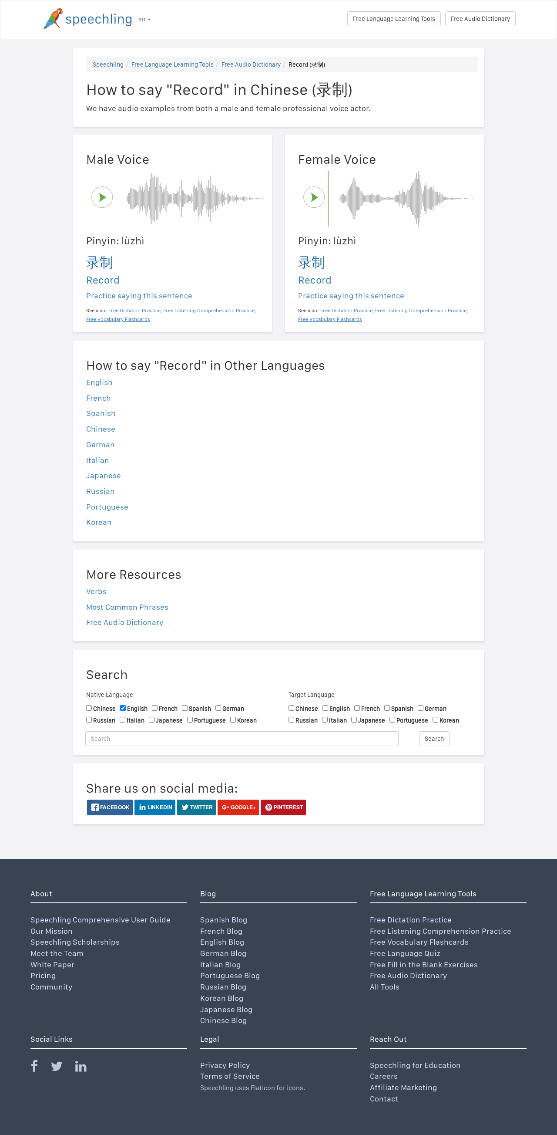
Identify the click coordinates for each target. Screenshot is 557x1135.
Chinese (100, 428)
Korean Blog (221, 998)
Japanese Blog (226, 1009)
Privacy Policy (225, 1065)
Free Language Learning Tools (394, 18)
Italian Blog (220, 964)
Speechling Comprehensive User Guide (100, 919)
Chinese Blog (223, 1020)
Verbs (96, 591)
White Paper (52, 964)
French (98, 397)
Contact (384, 1098)
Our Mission (51, 931)
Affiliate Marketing (403, 1087)
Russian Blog (223, 986)
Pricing (43, 975)
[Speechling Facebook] (39, 1068)
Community (51, 986)
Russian (100, 491)
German (100, 444)
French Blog (221, 931)
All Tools (384, 986)
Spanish (101, 413)
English (99, 382)
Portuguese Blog (230, 975)
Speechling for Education (415, 1065)
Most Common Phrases (127, 606)
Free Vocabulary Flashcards (419, 941)
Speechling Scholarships (75, 941)
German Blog (223, 953)
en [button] (142, 19)
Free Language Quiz (405, 953)
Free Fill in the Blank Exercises (424, 964)
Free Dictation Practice (411, 919)
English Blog (222, 941)
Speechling (108, 64)
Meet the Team (57, 953)
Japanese (103, 475)
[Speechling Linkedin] (86, 1068)
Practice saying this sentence (139, 295)
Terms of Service (230, 1076)
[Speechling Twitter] (62, 1068)
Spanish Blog (223, 919)
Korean (99, 522)
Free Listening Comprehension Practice (440, 931)
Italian (97, 460)
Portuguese (107, 506)
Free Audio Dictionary (480, 18)
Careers (384, 1076)
